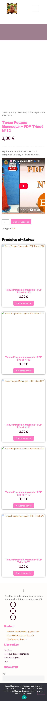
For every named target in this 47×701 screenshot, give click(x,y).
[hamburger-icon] (35, 8)
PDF (13, 112)
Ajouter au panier (21, 221)
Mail (4, 674)
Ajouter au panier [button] (23, 303)
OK (24, 697)
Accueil (5, 112)
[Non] (41, 693)
